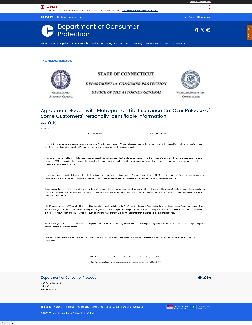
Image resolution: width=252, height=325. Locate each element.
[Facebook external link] (196, 30)
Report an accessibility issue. (200, 2)
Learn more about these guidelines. (140, 10)
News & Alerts (153, 43)
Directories (97, 306)
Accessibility (83, 306)
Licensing (137, 43)
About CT (59, 306)
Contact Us (179, 43)
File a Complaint (59, 43)
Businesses (97, 43)
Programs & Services (118, 43)
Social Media (112, 306)
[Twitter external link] (202, 30)
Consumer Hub (80, 43)
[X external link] (205, 277)
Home (44, 43)
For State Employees (132, 306)
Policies (70, 306)
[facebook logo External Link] (48, 123)
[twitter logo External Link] (53, 123)
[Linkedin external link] (208, 30)
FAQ (167, 43)
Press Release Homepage (57, 60)
